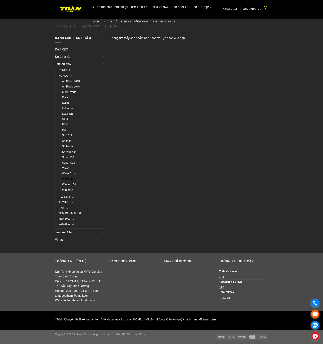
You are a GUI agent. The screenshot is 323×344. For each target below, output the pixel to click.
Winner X (67, 189)
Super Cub (68, 162)
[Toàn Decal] (70, 9)
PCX (65, 124)
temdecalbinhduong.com (83, 300)
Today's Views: (229, 271)
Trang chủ (104, 7)
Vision (65, 168)
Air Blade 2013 (71, 81)
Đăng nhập (141, 21)
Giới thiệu (121, 7)
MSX (65, 119)
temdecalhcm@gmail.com (72, 295)
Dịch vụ (98, 21)
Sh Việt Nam (69, 151)
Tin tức (113, 21)
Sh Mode (67, 146)
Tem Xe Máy (160, 7)
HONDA (63, 75)
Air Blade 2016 (71, 86)
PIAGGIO (64, 197)
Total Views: (227, 292)
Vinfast (59, 239)
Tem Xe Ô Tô (139, 7)
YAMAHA (64, 224)
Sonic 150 (68, 157)
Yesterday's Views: (231, 281)
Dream (66, 97)
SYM (61, 208)
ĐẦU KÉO (61, 49)
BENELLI (64, 70)
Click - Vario (69, 92)
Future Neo (68, 108)
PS (64, 130)
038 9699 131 (75, 290)
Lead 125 (67, 113)
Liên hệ (126, 21)
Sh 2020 (67, 141)
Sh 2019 (67, 135)
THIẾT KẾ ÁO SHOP (163, 21)
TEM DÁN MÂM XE (70, 213)
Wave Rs (67, 178)
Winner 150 (69, 184)
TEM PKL (64, 218)
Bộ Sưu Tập (201, 7)
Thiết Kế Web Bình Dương (131, 334)
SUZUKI (63, 202)
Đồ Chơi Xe (180, 7)
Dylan (65, 103)
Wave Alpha (69, 173)
